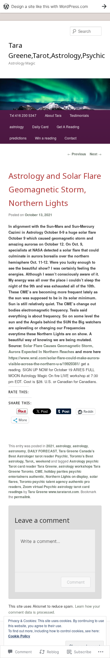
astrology (17, 126)
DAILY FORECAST (42, 450)
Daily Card (40, 126)
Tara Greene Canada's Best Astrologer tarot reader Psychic (51, 453)
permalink (22, 496)
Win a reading (45, 138)
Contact (70, 138)
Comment (76, 582)
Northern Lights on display (67, 476)
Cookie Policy (19, 635)
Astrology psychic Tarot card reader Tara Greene (53, 464)
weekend (43, 461)
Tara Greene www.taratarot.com (53, 491)
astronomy (17, 450)
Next (96, 153)
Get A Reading (68, 126)
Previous (76, 153)
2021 (50, 445)
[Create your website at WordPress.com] (55, 6)
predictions (18, 138)
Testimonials (79, 115)
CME (39, 471)
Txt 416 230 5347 (23, 115)
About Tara (53, 115)
